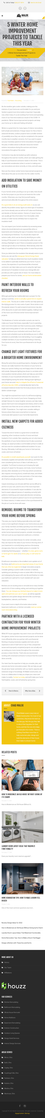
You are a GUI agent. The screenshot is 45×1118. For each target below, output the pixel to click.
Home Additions (9, 1017)
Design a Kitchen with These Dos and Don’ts (16, 943)
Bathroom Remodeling (12, 1007)
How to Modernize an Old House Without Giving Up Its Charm (22, 928)
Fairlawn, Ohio (9, 1078)
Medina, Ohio (8, 1088)
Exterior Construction (11, 1028)
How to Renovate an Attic (12, 691)
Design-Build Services (11, 1038)
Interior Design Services (12, 1043)
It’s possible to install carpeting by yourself (16, 457)
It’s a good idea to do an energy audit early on (17, 205)
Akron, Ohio (8, 1057)
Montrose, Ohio (9, 1093)
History (6, 962)
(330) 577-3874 (19, 2)
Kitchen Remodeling (11, 1002)
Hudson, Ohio (8, 1083)
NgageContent (19, 1113)
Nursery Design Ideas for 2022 (12, 923)
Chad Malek (17, 705)
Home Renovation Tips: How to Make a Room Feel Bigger (21, 938)
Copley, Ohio (8, 1068)
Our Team (7, 967)
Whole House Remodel (12, 1012)
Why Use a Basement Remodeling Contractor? (33, 691)
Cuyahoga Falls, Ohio (11, 1073)
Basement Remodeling (12, 1023)
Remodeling (18, 100)
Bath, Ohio (7, 1062)
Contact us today (19, 677)
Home (29, 50)
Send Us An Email (36, 2)
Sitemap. (27, 1113)
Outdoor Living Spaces (12, 1033)
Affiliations (8, 973)
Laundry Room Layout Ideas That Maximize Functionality (21, 933)
